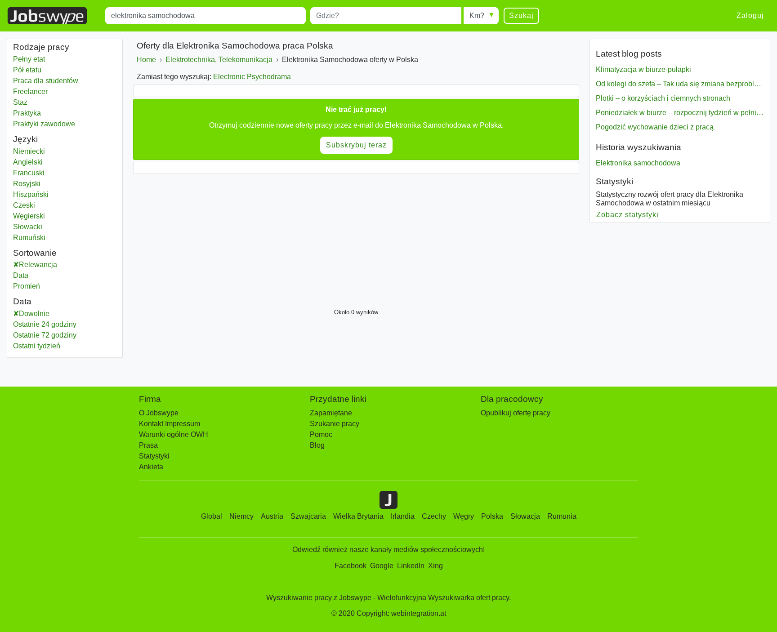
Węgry (463, 516)
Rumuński (29, 237)
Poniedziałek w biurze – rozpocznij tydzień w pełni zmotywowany (680, 112)
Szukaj (521, 15)
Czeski (24, 205)
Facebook (350, 566)
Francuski (29, 173)
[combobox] (205, 15)
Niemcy (241, 516)
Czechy (434, 516)
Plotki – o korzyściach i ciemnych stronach (663, 98)
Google (381, 566)
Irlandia (403, 516)
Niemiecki (29, 151)
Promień (26, 286)
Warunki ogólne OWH (173, 434)
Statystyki (614, 181)
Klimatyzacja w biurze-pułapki (643, 69)
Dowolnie (34, 313)
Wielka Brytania (358, 516)
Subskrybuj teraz (356, 145)
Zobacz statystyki (627, 214)
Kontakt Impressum (169, 423)
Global (211, 516)
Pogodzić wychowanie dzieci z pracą (655, 127)
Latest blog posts (629, 53)
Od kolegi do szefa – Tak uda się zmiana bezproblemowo (680, 84)
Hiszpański (31, 194)
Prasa (148, 445)
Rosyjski (26, 183)
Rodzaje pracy (41, 47)
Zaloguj (750, 15)
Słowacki (27, 227)
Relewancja (38, 264)
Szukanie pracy (334, 423)
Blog (317, 445)
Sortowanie (35, 253)
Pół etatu (27, 70)
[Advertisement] (356, 239)
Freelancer (30, 91)
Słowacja (525, 516)
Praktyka (27, 113)
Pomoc (321, 434)
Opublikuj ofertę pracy (515, 413)
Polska (492, 516)
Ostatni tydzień (36, 346)
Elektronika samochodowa (638, 163)
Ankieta (151, 467)
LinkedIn (410, 566)
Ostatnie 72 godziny (44, 335)
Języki (25, 139)
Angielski (28, 162)
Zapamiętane (331, 413)
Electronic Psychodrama (252, 76)
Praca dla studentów (45, 81)
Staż (20, 102)
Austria (272, 516)
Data (20, 275)
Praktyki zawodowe (44, 124)
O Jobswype (159, 413)
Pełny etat (29, 59)
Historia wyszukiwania (638, 147)
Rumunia (561, 516)
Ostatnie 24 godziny (44, 324)
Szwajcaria (308, 516)
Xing (435, 566)
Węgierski (29, 216)
